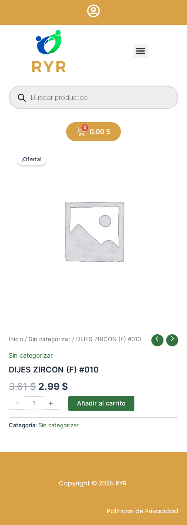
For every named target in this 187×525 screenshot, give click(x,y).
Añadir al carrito (101, 403)
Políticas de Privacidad (142, 511)
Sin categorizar (49, 339)
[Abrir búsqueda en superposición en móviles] (93, 97)
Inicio (16, 339)
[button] (141, 51)
